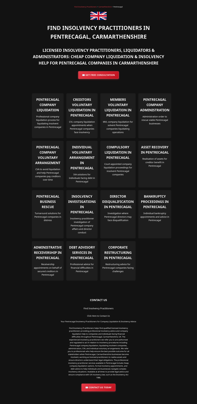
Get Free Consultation (98, 74)
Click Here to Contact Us (98, 315)
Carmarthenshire (105, 7)
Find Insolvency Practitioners (85, 7)
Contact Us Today (98, 387)
